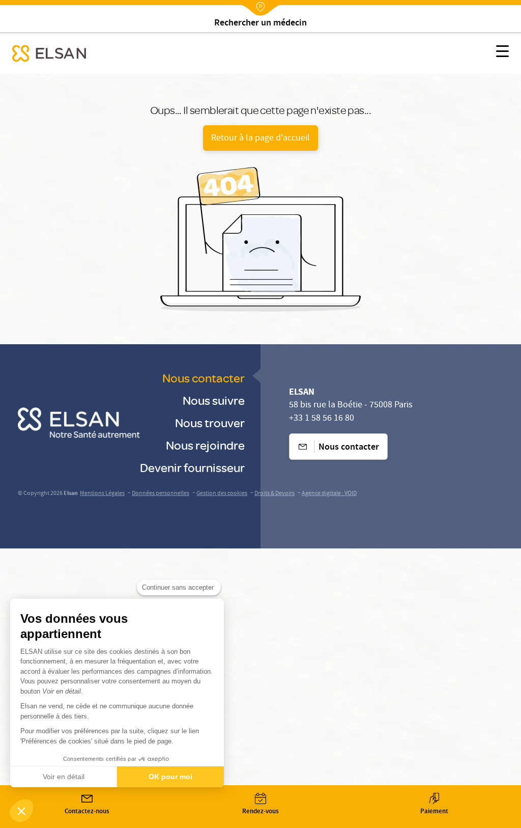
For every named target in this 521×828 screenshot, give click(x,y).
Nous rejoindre (205, 445)
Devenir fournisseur (192, 467)
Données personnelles (160, 494)
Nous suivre (214, 400)
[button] (21, 810)
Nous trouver (210, 422)
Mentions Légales (102, 494)
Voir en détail (63, 776)
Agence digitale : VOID (329, 494)
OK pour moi (170, 776)
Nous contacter (203, 377)
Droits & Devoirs (274, 494)
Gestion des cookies (221, 494)
